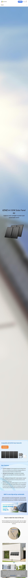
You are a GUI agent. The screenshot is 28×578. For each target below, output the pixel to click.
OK (18, 575)
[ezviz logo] (4, 1)
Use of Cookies (12, 575)
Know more (5, 447)
